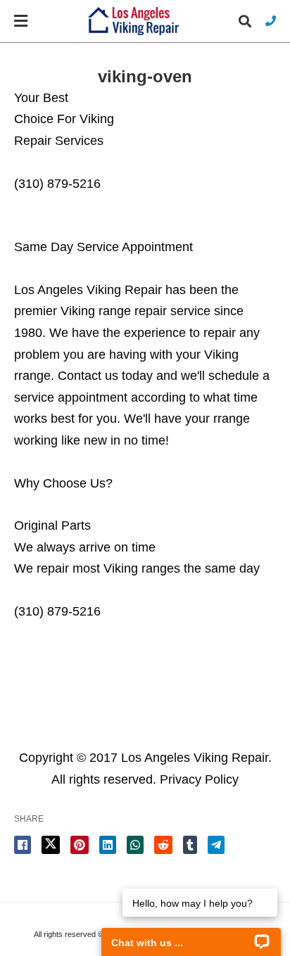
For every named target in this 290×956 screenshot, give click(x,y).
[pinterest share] (79, 845)
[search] (245, 21)
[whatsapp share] (135, 845)
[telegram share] (216, 845)
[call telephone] (270, 21)
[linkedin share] (107, 845)
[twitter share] (51, 845)
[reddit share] (163, 845)
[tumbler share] (190, 845)
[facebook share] (22, 845)
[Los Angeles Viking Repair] (133, 21)
